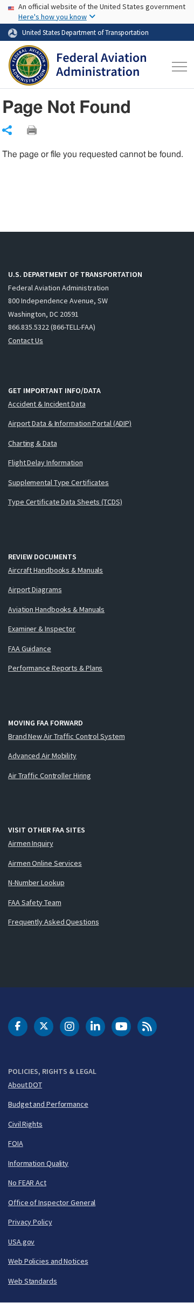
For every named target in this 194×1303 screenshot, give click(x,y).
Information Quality (38, 1163)
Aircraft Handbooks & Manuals (55, 570)
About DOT (25, 1085)
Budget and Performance (48, 1104)
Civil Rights (25, 1124)
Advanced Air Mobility (42, 755)
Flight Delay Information (45, 462)
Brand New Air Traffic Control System (66, 736)
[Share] (7, 130)
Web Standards (32, 1281)
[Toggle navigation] (177, 66)
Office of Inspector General (51, 1202)
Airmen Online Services (45, 863)
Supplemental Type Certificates (58, 482)
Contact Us (25, 340)
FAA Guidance (29, 648)
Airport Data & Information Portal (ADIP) (69, 423)
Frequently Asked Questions (53, 922)
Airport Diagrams (34, 589)
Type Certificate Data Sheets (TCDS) (65, 502)
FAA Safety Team (34, 902)
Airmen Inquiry (30, 843)
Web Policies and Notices (48, 1261)
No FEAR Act (27, 1182)
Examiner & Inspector (41, 628)
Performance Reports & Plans (55, 668)
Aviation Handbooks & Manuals (56, 609)
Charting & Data (32, 443)
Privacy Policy (30, 1222)
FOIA (15, 1143)
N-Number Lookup (36, 882)
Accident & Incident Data (47, 404)
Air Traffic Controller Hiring (49, 775)
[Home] (77, 66)
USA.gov (21, 1242)
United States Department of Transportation (85, 32)
